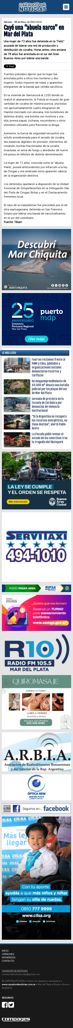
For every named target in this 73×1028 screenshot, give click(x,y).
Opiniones (8, 954)
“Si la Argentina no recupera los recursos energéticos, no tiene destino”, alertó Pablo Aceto (49, 422)
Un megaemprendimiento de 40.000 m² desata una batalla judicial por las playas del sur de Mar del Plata (50, 387)
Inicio (5, 950)
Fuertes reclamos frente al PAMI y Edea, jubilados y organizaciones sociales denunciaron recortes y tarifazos (48, 367)
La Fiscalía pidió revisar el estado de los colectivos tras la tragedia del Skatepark (50, 438)
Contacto (8, 960)
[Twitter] (11, 1006)
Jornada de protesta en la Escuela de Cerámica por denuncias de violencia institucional (48, 404)
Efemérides (8, 957)
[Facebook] (5, 1006)
